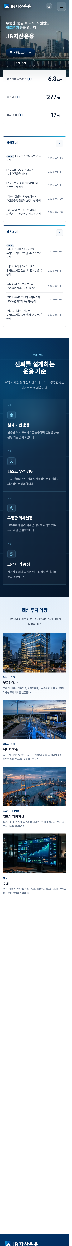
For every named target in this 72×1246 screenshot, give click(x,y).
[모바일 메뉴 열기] (61, 6)
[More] (59, 143)
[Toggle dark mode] (49, 6)
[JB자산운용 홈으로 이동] (17, 6)
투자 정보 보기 (18, 52)
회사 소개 (20, 63)
